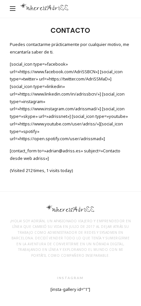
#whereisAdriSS (44, 9)
